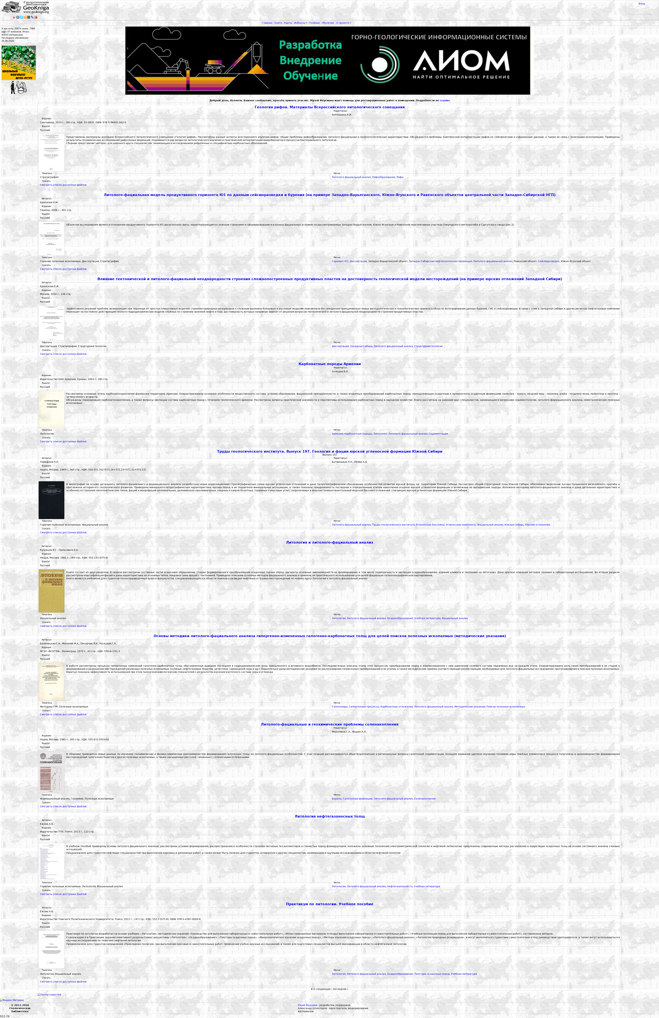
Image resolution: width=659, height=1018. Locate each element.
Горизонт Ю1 (340, 261)
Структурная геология (428, 346)
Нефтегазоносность (400, 886)
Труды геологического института (393, 524)
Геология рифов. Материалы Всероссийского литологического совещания (330, 107)
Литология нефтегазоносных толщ (330, 816)
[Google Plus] (36, 17)
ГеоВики (314, 22)
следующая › (324, 989)
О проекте (342, 22)
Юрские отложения (537, 524)
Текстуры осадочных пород (432, 974)
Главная (267, 22)
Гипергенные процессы (364, 706)
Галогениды (340, 706)
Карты (288, 22)
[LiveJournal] (32, 17)
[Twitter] (21, 17)
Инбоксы (299, 22)
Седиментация (438, 433)
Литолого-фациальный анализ (351, 177)
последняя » (341, 989)
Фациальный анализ (490, 524)
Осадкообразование (400, 618)
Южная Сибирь (514, 524)
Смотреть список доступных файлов (63, 184)
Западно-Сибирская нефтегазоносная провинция (440, 261)
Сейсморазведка (548, 261)
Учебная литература (427, 618)
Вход (642, 3)
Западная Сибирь (361, 346)
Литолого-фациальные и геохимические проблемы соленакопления (329, 724)
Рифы (400, 177)
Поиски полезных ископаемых (506, 706)
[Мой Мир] (29, 17)
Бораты (337, 798)
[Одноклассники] (25, 17)
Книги (278, 22)
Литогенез (380, 433)
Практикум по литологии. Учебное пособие (329, 904)
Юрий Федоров (307, 1005)
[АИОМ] (330, 60)
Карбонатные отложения (396, 706)
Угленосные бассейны (430, 524)
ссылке (445, 100)
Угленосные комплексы (461, 524)
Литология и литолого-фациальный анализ (329, 542)
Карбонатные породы (358, 433)
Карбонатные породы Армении (330, 364)
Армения (337, 433)
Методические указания (469, 706)
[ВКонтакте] (18, 17)
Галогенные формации (357, 798)
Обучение (328, 22)
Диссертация (358, 261)
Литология (338, 618)
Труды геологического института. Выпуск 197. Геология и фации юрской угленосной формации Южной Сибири (329, 451)
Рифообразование (383, 177)
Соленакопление (425, 798)
